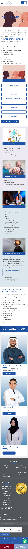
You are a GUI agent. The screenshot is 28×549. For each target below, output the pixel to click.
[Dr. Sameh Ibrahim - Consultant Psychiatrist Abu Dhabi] (14, 391)
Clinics (6, 467)
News (6, 472)
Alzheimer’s (8, 184)
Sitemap (21, 542)
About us (6, 465)
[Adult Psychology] (14, 72)
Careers (21, 474)
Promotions (21, 465)
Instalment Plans (21, 472)
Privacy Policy (10, 542)
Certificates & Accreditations (6, 475)
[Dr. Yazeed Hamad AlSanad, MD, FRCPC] (14, 349)
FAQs (5, 542)
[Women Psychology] (14, 135)
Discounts (21, 470)
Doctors (7, 470)
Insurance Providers (21, 467)
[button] (25, 541)
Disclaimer (16, 542)
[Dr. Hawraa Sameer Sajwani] (14, 430)
